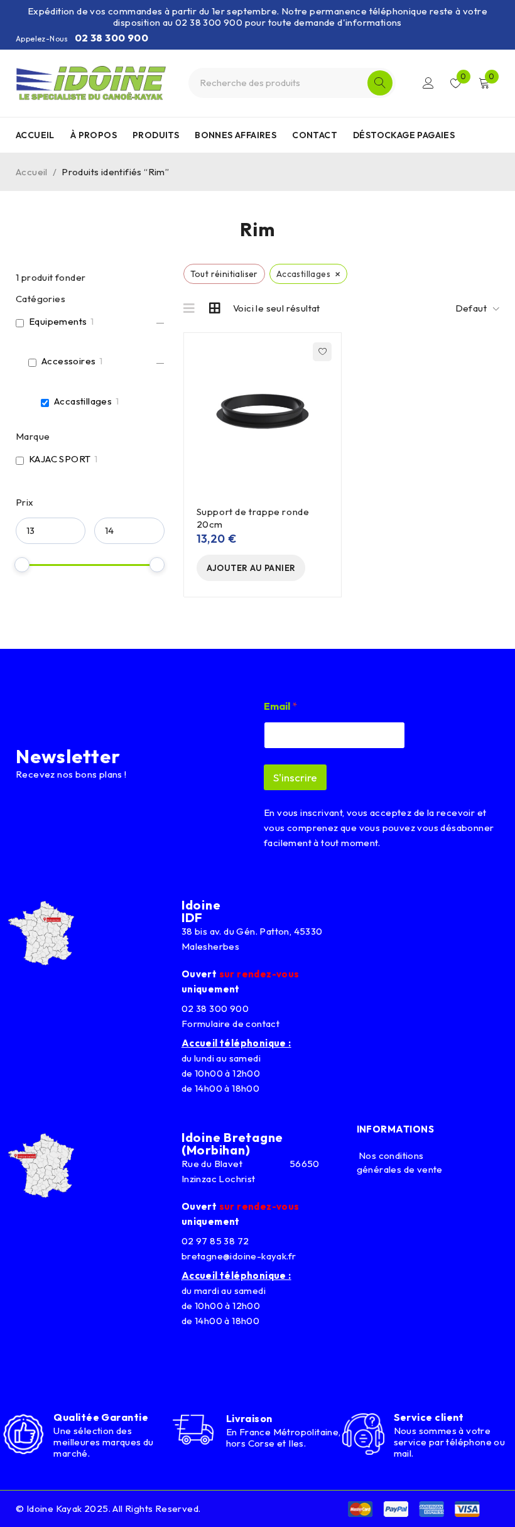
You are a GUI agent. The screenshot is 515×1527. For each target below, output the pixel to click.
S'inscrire (295, 777)
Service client (429, 1417)
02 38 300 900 (111, 37)
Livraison (249, 1418)
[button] (251, 568)
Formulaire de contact (230, 1024)
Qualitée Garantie (100, 1417)
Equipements (58, 321)
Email (280, 706)
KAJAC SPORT (59, 459)
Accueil (32, 172)
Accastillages (83, 401)
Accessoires (68, 361)
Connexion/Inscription (428, 83)
